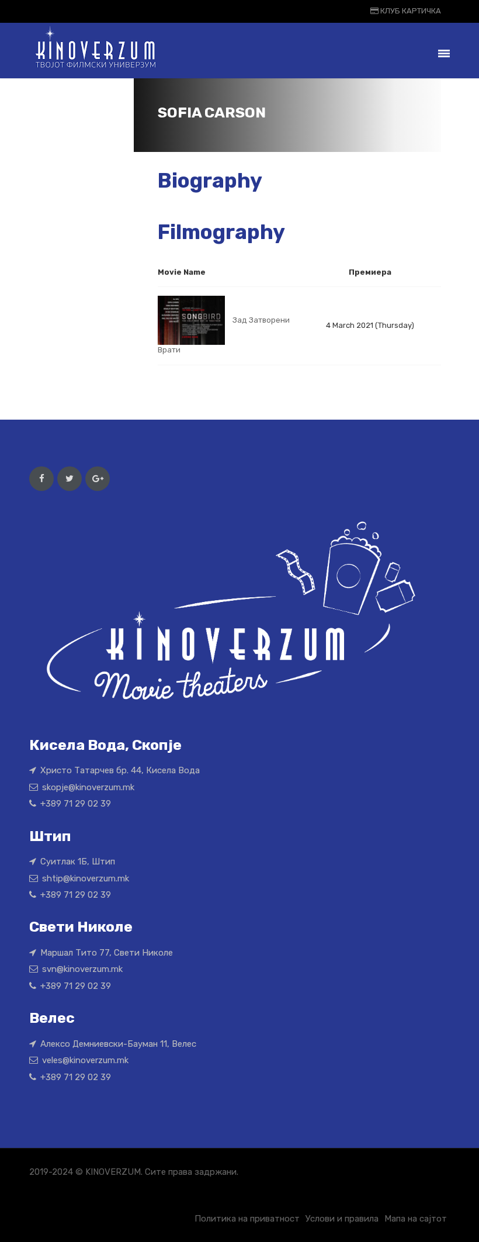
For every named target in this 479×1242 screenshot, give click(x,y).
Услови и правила (342, 1218)
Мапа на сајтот (415, 1218)
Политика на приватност (247, 1218)
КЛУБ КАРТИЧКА (410, 10)
